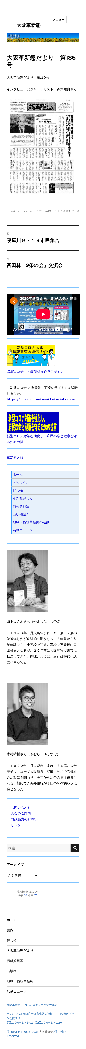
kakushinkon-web (23, 211)
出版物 (12, 971)
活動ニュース (23, 530)
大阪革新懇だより (20, 951)
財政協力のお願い (24, 819)
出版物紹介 (21, 514)
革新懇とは (15, 458)
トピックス (21, 482)
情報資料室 (21, 506)
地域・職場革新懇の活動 (31, 522)
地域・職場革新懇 (20, 981)
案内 (10, 930)
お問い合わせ (21, 807)
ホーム (18, 474)
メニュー (58, 19)
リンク (16, 825)
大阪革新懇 (29, 25)
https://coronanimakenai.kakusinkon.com (42, 399)
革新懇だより (71, 211)
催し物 (18, 490)
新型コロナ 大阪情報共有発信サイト (35, 372)
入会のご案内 (21, 813)
